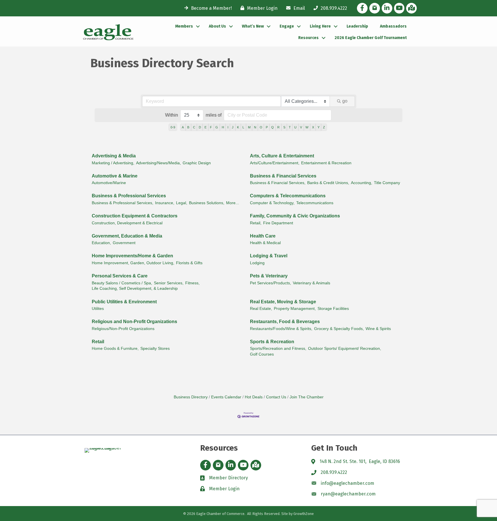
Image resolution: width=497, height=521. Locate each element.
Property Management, (295, 308)
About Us (217, 26)
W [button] (306, 127)
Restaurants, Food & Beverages (285, 321)
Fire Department (278, 223)
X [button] (313, 127)
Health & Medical (265, 243)
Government (124, 243)
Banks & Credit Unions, (328, 183)
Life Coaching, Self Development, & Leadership (135, 288)
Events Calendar (226, 397)
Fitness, (192, 283)
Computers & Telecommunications (288, 195)
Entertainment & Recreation (326, 163)
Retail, (255, 223)
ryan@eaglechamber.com (348, 494)
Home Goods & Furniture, (115, 348)
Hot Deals (254, 397)
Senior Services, (168, 283)
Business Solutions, (206, 203)
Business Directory (191, 397)
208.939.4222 (334, 472)
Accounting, (361, 183)
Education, (101, 243)
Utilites (98, 308)
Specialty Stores (155, 348)
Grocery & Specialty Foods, (339, 329)
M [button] (249, 127)
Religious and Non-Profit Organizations (134, 321)
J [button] (233, 127)
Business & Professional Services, (122, 203)
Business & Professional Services (129, 195)
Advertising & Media (114, 155)
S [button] (284, 127)
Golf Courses (262, 354)
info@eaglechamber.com (347, 483)
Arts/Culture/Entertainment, (274, 163)
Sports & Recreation (272, 341)
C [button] (194, 127)
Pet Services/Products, (270, 283)
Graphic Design (197, 163)
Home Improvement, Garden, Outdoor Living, (133, 263)
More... (232, 203)
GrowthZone (303, 514)
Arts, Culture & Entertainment (282, 155)
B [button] (188, 127)
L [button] (243, 127)
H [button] (223, 127)
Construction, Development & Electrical (127, 223)
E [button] (205, 127)
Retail (98, 341)
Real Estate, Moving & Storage (283, 301)
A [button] (183, 127)
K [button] (238, 127)
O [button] (261, 127)
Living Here (320, 26)
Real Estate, (261, 308)
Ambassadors (393, 26)
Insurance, (164, 203)
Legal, (181, 203)
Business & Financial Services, (277, 183)
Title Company (387, 183)
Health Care (263, 236)
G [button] (216, 127)
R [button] (278, 127)
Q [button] (272, 127)
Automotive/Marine (109, 183)
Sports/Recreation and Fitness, (278, 348)
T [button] (290, 127)
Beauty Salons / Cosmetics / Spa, (122, 283)
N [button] (255, 127)
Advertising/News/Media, (158, 163)
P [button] (267, 127)
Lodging (257, 263)
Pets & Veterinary (269, 275)
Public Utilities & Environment (124, 301)
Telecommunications (314, 203)
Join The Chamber (307, 397)
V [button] (301, 127)
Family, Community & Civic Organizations (295, 215)
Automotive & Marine (114, 175)
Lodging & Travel (268, 255)
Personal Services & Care (120, 275)
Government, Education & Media (127, 236)
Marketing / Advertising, (113, 163)
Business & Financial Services (283, 175)
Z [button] (324, 127)
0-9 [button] (173, 127)
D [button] (200, 127)
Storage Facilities (333, 308)
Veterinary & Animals (311, 283)
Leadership (357, 26)
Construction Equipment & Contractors (134, 215)
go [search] (344, 101)
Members (184, 26)
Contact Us (276, 397)
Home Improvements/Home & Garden (132, 255)
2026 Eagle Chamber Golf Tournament (370, 37)
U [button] (295, 127)
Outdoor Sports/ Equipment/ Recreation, (344, 348)
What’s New (253, 26)
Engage (287, 26)
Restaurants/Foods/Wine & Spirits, (281, 329)
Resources (308, 37)
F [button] (211, 127)
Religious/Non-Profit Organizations (123, 329)
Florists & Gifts (189, 263)
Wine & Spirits (378, 329)
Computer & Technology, (272, 203)
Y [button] (319, 127)
